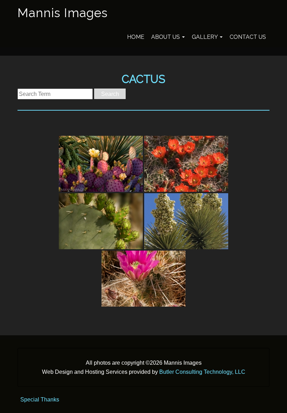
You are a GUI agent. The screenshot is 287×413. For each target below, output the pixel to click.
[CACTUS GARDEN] (101, 164)
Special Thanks (39, 399)
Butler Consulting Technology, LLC (202, 372)
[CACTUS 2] (186, 164)
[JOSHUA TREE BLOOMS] (186, 221)
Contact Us (248, 37)
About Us (166, 37)
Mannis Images (63, 13)
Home (135, 37)
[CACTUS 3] (101, 221)
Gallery (205, 37)
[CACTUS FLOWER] (144, 279)
